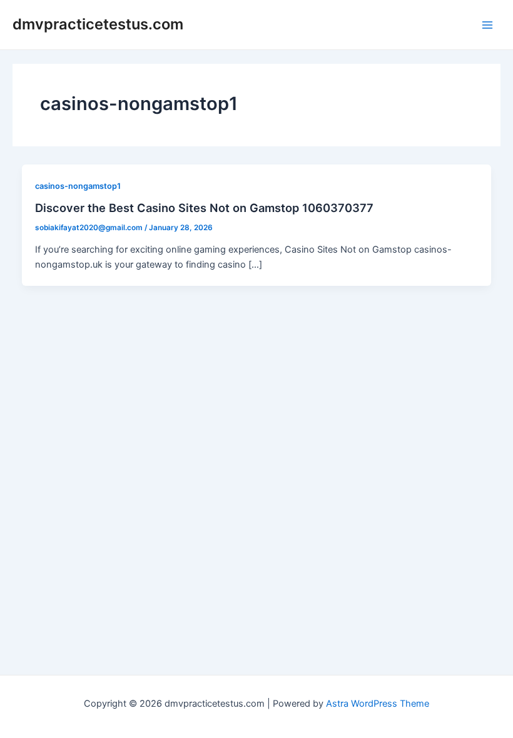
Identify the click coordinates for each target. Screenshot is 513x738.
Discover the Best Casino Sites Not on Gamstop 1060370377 (204, 208)
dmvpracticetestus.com (98, 24)
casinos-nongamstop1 (78, 186)
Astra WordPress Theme (377, 703)
